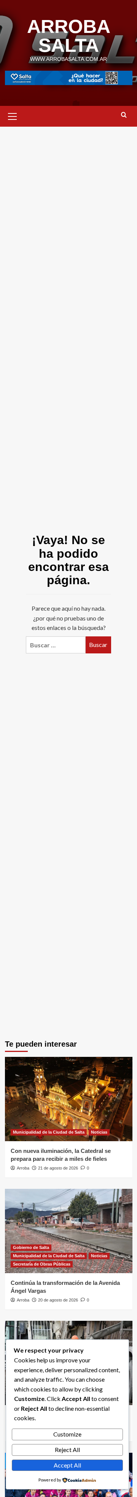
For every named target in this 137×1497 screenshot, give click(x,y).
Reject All (67, 1449)
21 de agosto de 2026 (58, 1168)
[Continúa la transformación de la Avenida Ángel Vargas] (68, 1231)
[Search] (124, 115)
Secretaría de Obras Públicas (41, 1264)
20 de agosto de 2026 (58, 1300)
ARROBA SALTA (68, 36)
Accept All (67, 1465)
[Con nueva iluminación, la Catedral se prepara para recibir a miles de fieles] (68, 1099)
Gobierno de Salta (31, 1247)
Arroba (23, 1168)
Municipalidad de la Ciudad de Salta (48, 1132)
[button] (12, 115)
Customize (67, 1434)
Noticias (99, 1132)
